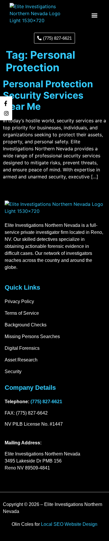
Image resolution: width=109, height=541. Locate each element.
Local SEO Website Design (69, 524)
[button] (94, 15)
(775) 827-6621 (46, 401)
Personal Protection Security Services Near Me (48, 95)
